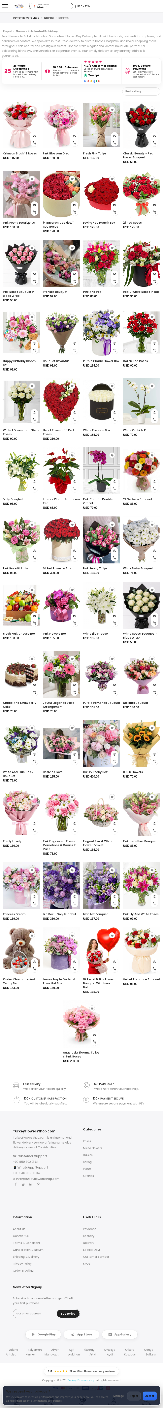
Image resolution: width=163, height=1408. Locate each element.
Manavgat (52, 1354)
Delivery (88, 1243)
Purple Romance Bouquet (101, 703)
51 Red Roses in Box (57, 568)
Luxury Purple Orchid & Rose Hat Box (59, 981)
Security (88, 1236)
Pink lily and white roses (141, 914)
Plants (87, 1169)
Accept (149, 1396)
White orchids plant (137, 430)
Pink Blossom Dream (57, 153)
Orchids (88, 1176)
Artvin (93, 1354)
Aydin (110, 1354)
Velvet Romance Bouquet (141, 979)
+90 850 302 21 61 (25, 1162)
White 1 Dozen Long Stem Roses (21, 432)
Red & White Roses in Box (141, 292)
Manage (118, 1396)
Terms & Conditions (27, 1243)
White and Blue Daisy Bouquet (18, 774)
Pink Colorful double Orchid (98, 501)
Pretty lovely (12, 841)
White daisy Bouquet (138, 568)
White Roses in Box (96, 430)
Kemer (30, 1354)
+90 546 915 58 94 (26, 1173)
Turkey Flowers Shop (26, 18)
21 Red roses (132, 223)
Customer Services (96, 1257)
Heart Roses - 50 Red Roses (58, 432)
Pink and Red (92, 292)
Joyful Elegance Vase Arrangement (58, 705)
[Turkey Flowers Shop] (21, 6)
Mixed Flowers (92, 1148)
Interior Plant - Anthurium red (61, 501)
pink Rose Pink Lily (15, 568)
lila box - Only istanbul (59, 914)
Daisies (88, 1155)
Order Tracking (23, 1271)
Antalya (11, 1354)
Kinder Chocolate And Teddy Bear (19, 981)
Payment (89, 1229)
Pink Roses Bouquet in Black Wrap (19, 294)
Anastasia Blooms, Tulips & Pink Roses (81, 1054)
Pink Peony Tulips (95, 568)
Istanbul (49, 18)
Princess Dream (14, 914)
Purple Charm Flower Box (101, 361)
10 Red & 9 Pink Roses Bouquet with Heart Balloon (98, 983)
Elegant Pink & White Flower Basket (97, 843)
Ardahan (74, 1354)
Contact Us (21, 1236)
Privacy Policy (22, 1264)
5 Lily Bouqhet (13, 499)
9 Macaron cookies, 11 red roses (59, 225)
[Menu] (5, 6)
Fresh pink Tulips (95, 153)
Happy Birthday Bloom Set (19, 363)
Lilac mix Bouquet (95, 914)
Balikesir (151, 1354)
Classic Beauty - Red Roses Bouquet (138, 155)
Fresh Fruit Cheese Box (19, 634)
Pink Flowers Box (54, 634)
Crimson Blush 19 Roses (20, 153)
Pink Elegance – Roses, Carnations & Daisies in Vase (60, 845)
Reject (134, 1396)
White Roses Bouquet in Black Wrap (140, 636)
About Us (19, 1229)
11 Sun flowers (133, 772)
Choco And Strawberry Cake (19, 705)
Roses (87, 1141)
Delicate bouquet (135, 703)
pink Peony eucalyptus (19, 223)
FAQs (86, 1264)
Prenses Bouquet (55, 292)
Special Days (92, 1250)
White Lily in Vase (95, 634)
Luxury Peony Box (95, 772)
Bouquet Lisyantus (56, 361)
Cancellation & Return (28, 1250)
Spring (87, 1162)
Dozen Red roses (135, 361)
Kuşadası (130, 1354)
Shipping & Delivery (26, 1257)
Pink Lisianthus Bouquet (140, 841)
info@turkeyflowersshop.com (37, 1179)
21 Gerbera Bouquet (137, 499)
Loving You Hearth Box (99, 223)
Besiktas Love (52, 772)
